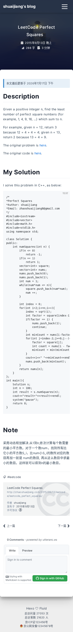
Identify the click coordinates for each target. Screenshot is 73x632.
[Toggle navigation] (64, 6)
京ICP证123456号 (36, 622)
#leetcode (14, 477)
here (43, 145)
